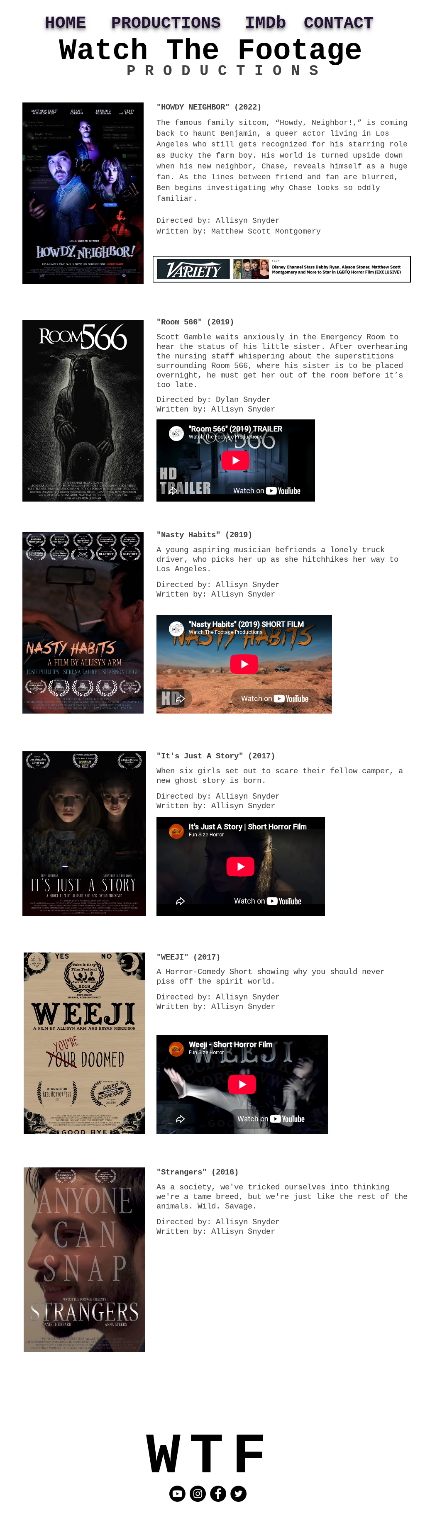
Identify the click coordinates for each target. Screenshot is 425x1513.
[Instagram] (198, 1494)
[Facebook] (218, 1494)
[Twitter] (238, 1494)
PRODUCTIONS (166, 23)
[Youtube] (177, 1494)
